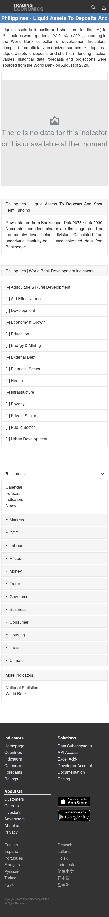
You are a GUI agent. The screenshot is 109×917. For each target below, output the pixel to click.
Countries (13, 752)
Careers (11, 806)
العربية (9, 884)
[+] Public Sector (20, 427)
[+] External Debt (20, 357)
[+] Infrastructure (20, 392)
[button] (104, 8)
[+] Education (17, 334)
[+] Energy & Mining (23, 345)
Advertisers (14, 819)
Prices (14, 558)
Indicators (14, 499)
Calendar (14, 487)
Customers (14, 799)
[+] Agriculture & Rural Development (38, 287)
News (11, 505)
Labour (15, 545)
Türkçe (10, 878)
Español (11, 851)
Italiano (64, 851)
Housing (16, 635)
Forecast (13, 493)
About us (12, 825)
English (11, 845)
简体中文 (66, 871)
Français (12, 864)
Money (15, 571)
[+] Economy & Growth (26, 322)
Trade (14, 584)
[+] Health (14, 380)
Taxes (14, 647)
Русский (12, 871)
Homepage (14, 746)
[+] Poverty (15, 404)
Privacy (11, 832)
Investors (12, 812)
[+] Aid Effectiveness (24, 299)
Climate (16, 660)
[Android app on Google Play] (74, 815)
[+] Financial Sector (23, 369)
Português (13, 858)
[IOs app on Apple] (74, 801)
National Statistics (22, 687)
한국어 (64, 884)
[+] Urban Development (26, 439)
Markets (16, 520)
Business (17, 609)
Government (20, 596)
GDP (13, 533)
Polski (63, 858)
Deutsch (65, 845)
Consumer (18, 622)
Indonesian (68, 864)
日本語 (64, 878)
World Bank (44, 65)
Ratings (11, 779)
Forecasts (13, 772)
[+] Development (20, 310)
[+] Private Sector (21, 415)
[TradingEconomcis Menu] (6, 7)
